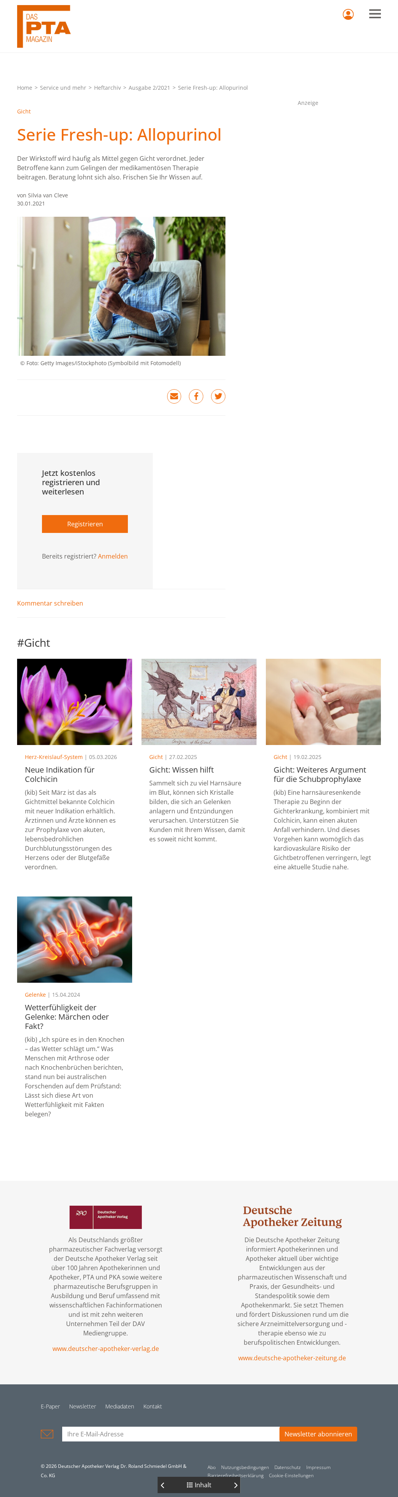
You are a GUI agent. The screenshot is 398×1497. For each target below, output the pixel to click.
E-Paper (50, 1406)
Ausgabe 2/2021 (149, 87)
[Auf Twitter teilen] (218, 396)
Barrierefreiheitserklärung (236, 1475)
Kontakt (152, 1406)
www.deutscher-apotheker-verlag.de (105, 1348)
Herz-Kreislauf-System (54, 757)
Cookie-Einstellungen (291, 1475)
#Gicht (33, 642)
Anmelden (113, 556)
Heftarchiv (107, 87)
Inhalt (202, 1485)
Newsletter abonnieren (318, 1434)
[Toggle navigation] (375, 13)
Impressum (318, 1467)
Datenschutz (287, 1467)
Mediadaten (119, 1406)
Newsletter (82, 1406)
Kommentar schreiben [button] (50, 603)
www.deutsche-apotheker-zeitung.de (292, 1358)
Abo (212, 1467)
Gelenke (35, 994)
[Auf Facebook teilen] (196, 396)
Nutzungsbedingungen (245, 1467)
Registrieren (85, 524)
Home (24, 87)
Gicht (24, 111)
